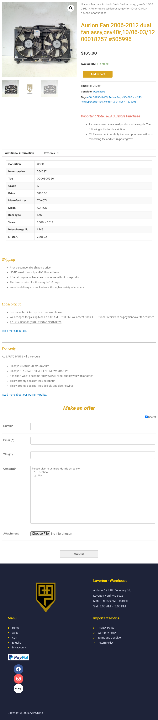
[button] (70, 8)
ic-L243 (137, 97)
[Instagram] (18, 679)
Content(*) (10, 468)
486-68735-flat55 (97, 97)
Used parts (99, 91)
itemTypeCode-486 (92, 101)
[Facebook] (18, 669)
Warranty (9, 348)
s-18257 (120, 101)
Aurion (105, 4)
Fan (115, 4)
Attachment (11, 533)
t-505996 (131, 101)
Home (84, 4)
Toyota (95, 4)
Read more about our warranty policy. (24, 394)
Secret (152, 416)
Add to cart (98, 74)
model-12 (109, 101)
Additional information (19, 153)
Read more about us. (14, 330)
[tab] (19, 153)
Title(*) (8, 454)
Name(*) (9, 425)
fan (118, 97)
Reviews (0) (52, 153)
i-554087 (127, 97)
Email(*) (8, 440)
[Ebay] (18, 688)
